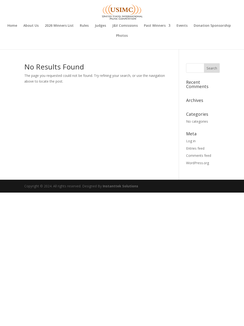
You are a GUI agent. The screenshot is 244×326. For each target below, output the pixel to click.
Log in (191, 141)
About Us (31, 26)
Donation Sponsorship (212, 26)
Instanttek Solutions (120, 186)
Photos (122, 36)
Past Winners (155, 26)
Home (12, 26)
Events (182, 26)
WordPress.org (197, 163)
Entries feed (195, 148)
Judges (100, 26)
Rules (84, 26)
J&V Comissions (125, 26)
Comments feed (198, 155)
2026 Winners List (59, 26)
